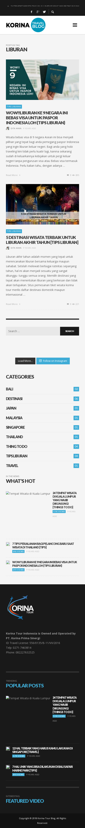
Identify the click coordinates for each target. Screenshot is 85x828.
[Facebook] (31, 12)
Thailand (14, 437)
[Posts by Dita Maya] (7, 128)
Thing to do (16, 446)
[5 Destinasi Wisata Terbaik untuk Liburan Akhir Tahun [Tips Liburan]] (36, 204)
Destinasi (14, 399)
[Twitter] (44, 12)
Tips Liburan (14, 106)
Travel (12, 465)
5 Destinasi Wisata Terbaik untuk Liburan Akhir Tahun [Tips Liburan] (42, 240)
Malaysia (14, 418)
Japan (11, 408)
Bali (9, 389)
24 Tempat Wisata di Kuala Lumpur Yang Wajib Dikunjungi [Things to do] (64, 500)
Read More (12, 175)
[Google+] (38, 12)
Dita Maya (16, 128)
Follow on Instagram (55, 361)
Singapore (15, 427)
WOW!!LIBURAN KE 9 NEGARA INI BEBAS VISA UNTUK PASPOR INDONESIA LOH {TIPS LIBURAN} (37, 117)
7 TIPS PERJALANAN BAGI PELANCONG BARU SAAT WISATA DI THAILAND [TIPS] (43, 545)
